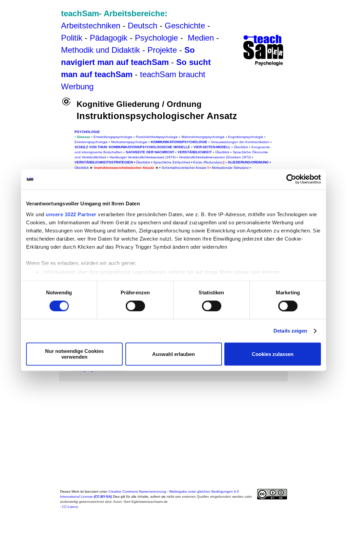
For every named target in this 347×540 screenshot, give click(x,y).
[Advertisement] (36, 20)
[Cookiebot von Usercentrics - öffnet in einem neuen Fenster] (291, 179)
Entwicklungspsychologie (113, 137)
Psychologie (156, 37)
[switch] (135, 305)
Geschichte (185, 25)
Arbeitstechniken (90, 25)
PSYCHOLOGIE (87, 132)
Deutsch (142, 25)
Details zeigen (290, 331)
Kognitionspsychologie (245, 137)
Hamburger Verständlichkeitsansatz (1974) (142, 157)
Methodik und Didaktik (101, 49)
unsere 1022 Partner (71, 214)
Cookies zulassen (272, 354)
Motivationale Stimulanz (230, 168)
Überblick (82, 168)
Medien (201, 37)
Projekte (162, 49)
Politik (71, 37)
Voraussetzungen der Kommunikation (240, 142)
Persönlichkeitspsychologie (157, 137)
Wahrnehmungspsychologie (203, 137)
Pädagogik (108, 37)
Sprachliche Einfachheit (171, 162)
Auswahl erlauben (173, 354)
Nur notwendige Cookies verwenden (74, 354)
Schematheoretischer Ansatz (184, 168)
